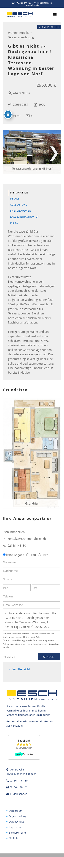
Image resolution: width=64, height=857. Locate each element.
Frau (33, 555)
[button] (55, 17)
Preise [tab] (14, 222)
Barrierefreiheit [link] (18, 832)
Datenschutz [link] (16, 821)
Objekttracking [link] (17, 816)
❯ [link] (54, 151)
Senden (48, 657)
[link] (20, 14)
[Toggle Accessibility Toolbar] (8, 114)
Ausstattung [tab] (18, 204)
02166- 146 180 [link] (19, 780)
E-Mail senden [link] (18, 794)
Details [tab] (14, 198)
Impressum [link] (15, 827)
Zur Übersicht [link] (21, 669)
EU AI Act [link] (14, 838)
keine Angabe (15, 555)
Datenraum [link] (15, 810)
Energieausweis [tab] (20, 210)
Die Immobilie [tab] (19, 192)
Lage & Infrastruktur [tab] (24, 216)
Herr (45, 555)
